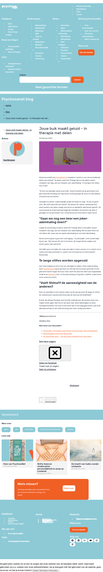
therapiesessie (61, 177)
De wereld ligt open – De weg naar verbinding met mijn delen (67, 336)
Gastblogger (9, 160)
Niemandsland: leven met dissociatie (57, 333)
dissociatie (29, 429)
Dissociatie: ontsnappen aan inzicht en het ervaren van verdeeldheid (70, 331)
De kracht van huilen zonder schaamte (85, 465)
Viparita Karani (49, 269)
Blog (8, 112)
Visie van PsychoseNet (14, 464)
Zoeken (22, 75)
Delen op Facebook (48, 363)
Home (8, 106)
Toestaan (35, 570)
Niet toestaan (43, 570)
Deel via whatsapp (47, 369)
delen (6, 429)
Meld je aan (69, 488)
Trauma (70, 429)
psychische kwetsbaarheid (50, 429)
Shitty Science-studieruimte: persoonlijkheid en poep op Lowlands (50, 467)
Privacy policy (53, 570)
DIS (16, 429)
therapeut (52, 274)
